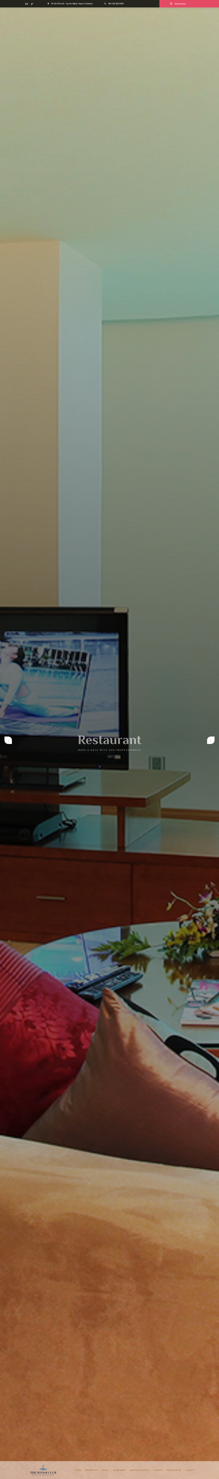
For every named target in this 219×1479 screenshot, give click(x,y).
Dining (105, 1470)
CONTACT (189, 1470)
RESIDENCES (91, 1470)
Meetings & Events (139, 1470)
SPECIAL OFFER (174, 1470)
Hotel (78, 1470)
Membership (119, 1470)
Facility (158, 1470)
